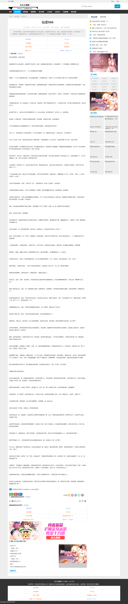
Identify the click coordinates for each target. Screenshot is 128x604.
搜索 (118, 6)
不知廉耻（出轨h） (92, 595)
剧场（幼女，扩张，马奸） (100, 45)
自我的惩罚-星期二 (97, 48)
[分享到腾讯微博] (75, 495)
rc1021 (94, 87)
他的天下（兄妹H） (68, 519)
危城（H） (28, 50)
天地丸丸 (20, 53)
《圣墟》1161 (14, 548)
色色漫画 (28, 43)
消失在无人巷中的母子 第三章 (100, 31)
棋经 (11, 564)
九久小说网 (26, 27)
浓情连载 (25, 12)
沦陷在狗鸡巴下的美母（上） (100, 21)
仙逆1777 (13, 545)
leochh (104, 81)
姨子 (80, 501)
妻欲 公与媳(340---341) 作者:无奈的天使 (104, 28)
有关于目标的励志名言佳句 (18, 566)
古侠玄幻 (57, 12)
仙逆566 (23, 16)
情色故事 (73, 12)
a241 (113, 81)
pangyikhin (94, 84)
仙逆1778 (13, 556)
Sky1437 (114, 84)
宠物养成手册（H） (68, 515)
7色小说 (66, 39)
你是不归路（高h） (28, 519)
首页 (10, 12)
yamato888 (94, 78)
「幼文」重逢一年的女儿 (99, 24)
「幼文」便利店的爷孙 (98, 35)
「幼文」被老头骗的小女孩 (100, 51)
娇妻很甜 (66, 47)
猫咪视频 (28, 39)
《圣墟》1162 (14, 559)
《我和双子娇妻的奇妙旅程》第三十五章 (104, 38)
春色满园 (17, 12)
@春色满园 (67, 27)
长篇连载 (65, 12)
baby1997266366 (104, 84)
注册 (118, 1)
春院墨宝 (33, 12)
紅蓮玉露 (114, 89)
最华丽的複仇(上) (15, 561)
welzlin (114, 87)
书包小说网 (28, 47)
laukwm (104, 89)
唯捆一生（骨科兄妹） (35, 599)
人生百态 (49, 12)
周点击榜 (94, 17)
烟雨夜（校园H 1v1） (66, 50)
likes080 (104, 78)
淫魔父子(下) (14, 551)
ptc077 (94, 81)
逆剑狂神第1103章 (15, 553)
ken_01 (94, 89)
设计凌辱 (41, 12)
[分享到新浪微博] (72, 495)
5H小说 (66, 43)
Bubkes (114, 78)
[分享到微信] (79, 495)
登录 (112, 1)
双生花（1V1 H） (92, 599)
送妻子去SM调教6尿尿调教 (100, 41)
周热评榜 (103, 17)
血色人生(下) (17, 501)
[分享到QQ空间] (69, 495)
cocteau (104, 87)
